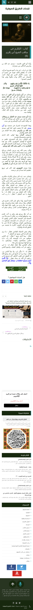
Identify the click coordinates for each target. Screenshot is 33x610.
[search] (4, 2)
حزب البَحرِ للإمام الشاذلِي (24, 459)
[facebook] (13, 603)
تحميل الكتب (26, 528)
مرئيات (28, 555)
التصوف (28, 516)
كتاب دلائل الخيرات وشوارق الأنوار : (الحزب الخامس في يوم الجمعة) (17, 494)
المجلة (28, 525)
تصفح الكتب (26, 531)
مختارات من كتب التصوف (23, 552)
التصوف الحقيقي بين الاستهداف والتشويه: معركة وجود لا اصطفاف (17, 38)
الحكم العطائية (26, 519)
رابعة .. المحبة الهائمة (25, 467)
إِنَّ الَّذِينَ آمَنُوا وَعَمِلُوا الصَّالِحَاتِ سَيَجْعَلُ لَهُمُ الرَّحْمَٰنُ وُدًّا (16, 260)
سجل (16, 405)
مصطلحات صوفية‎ (25, 558)
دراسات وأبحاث (26, 540)
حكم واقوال (26, 537)
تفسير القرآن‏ (26, 534)
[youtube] (16, 603)
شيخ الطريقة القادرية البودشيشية (21, 546)
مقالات (28, 561)
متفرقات (27, 549)
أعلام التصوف (26, 509)
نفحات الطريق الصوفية (17, 8)
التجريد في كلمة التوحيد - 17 (23, 476)
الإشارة (28, 513)
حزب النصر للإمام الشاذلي (24, 485)
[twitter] (19, 603)
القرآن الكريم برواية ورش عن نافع (16, 419)
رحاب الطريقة (26, 543)
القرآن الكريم (26, 522)
